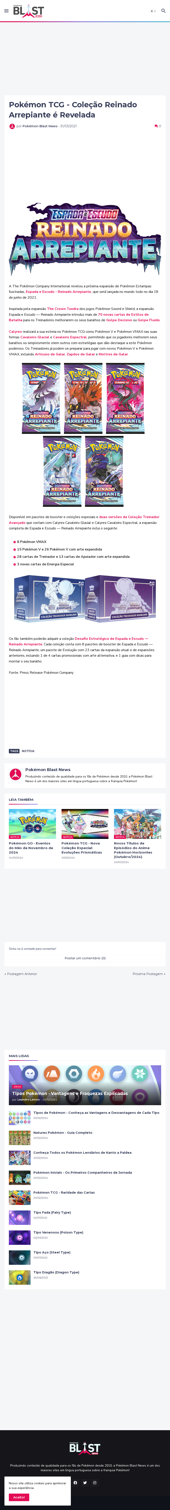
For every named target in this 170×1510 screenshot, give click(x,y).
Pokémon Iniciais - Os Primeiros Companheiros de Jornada (82, 1173)
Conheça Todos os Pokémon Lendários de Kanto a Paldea (82, 1153)
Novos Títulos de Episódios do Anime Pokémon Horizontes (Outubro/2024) (133, 850)
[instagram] (95, 1483)
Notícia (28, 751)
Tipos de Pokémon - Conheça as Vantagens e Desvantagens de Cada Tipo (96, 1113)
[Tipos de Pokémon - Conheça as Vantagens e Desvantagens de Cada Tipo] (20, 1118)
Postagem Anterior (22, 974)
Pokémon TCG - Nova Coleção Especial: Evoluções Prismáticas (82, 847)
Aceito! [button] (19, 1497)
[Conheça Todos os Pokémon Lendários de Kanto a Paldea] (20, 1158)
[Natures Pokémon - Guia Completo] (20, 1138)
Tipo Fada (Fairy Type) (52, 1212)
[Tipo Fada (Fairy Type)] (20, 1217)
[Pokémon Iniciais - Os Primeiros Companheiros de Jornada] (20, 1178)
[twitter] (85, 1483)
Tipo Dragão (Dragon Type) (56, 1272)
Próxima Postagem (148, 974)
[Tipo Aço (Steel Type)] (20, 1257)
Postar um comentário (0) (85, 958)
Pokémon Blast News (47, 769)
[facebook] (75, 1483)
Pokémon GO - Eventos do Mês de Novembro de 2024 (31, 847)
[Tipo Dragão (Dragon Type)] (20, 1277)
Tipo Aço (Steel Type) (51, 1252)
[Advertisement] (85, 59)
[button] (6, 11)
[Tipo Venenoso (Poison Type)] (20, 1237)
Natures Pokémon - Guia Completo (62, 1133)
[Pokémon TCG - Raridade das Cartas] (20, 1198)
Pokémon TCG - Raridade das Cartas (64, 1193)
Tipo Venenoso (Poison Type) (58, 1232)
